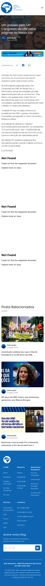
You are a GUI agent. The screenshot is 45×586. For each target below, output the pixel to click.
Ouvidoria (20, 525)
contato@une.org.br (24, 512)
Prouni (5, 519)
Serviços (6, 495)
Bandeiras (7, 477)
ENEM (5, 523)
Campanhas (35, 479)
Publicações (21, 481)
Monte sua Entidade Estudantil (35, 486)
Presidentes (21, 477)
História (20, 473)
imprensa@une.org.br (25, 516)
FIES (5, 514)
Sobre (5, 473)
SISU (5, 527)
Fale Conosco (22, 521)
